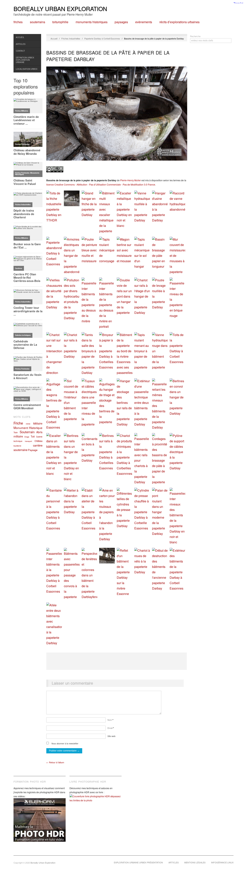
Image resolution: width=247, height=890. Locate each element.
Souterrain (27, 432)
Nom (110, 719)
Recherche (195, 36)
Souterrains (37, 22)
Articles (20, 44)
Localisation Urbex (26, 69)
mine (28, 423)
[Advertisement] (116, 661)
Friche (18, 422)
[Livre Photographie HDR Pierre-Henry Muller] (95, 801)
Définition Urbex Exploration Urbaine (25, 60)
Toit (33, 436)
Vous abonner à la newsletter (64, 743)
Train (16, 432)
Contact (20, 50)
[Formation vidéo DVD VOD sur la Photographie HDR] (40, 822)
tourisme (17, 445)
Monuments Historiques (91, 22)
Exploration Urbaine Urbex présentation (138, 862)
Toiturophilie (60, 22)
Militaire (37, 423)
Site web (111, 736)
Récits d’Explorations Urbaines (179, 22)
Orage (26, 436)
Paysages (121, 22)
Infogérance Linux (222, 862)
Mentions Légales (195, 862)
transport (28, 441)
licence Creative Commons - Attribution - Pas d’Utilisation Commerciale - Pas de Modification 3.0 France (100, 184)
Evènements (143, 22)
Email (110, 727)
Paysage (32, 450)
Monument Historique (28, 427)
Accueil (20, 37)
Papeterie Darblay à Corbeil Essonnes (102, 38)
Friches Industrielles (70, 38)
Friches (18, 22)
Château (38, 440)
